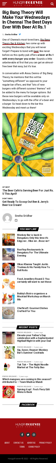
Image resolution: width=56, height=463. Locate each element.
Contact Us (18, 442)
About (7, 442)
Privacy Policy (45, 442)
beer (36, 51)
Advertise (31, 442)
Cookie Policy (34, 446)
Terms (22, 446)
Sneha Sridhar (11, 34)
